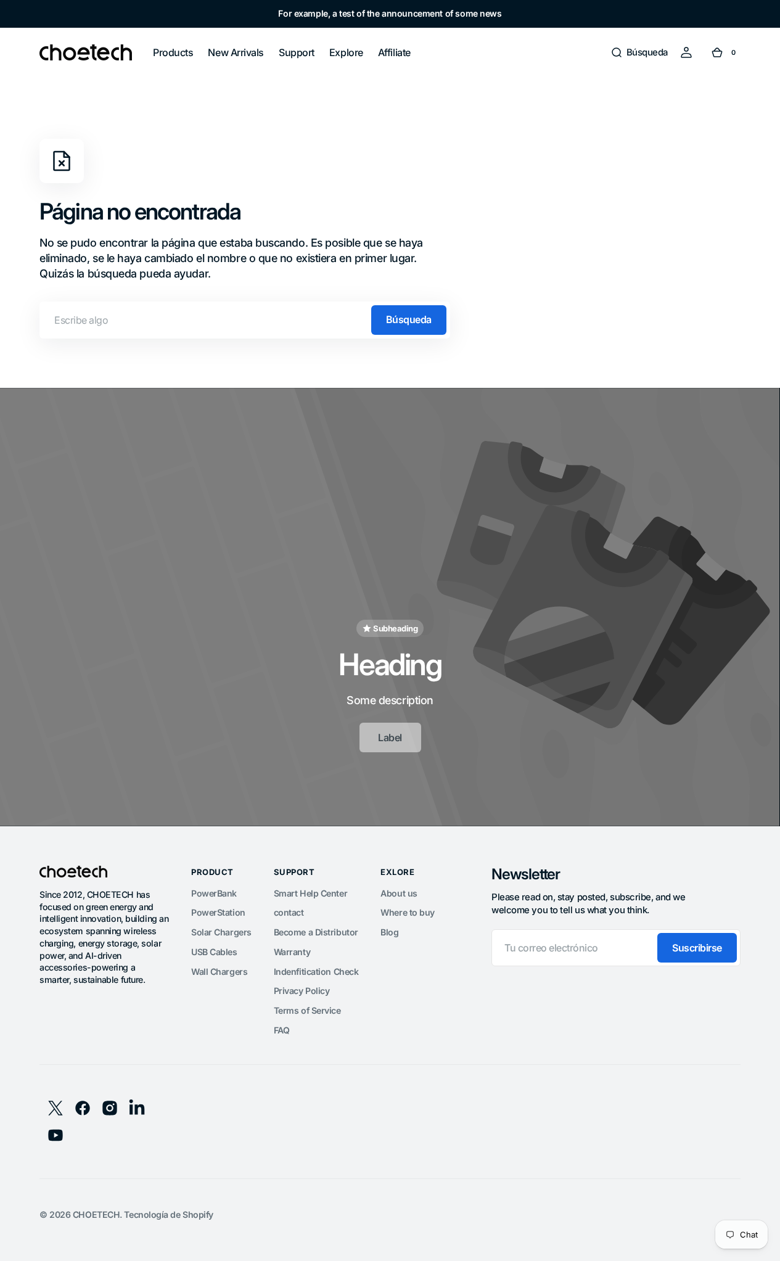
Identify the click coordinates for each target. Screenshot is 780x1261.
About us (398, 893)
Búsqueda (409, 319)
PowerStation (218, 912)
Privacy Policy (302, 990)
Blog (389, 932)
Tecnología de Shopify (168, 1214)
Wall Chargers (219, 971)
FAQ (282, 1030)
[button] (639, 52)
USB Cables (214, 952)
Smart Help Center (310, 893)
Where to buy (407, 912)
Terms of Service (307, 1010)
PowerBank (214, 893)
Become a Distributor (316, 932)
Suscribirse (697, 948)
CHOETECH (96, 1214)
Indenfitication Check (316, 971)
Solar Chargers (221, 932)
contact (289, 912)
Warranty (292, 952)
